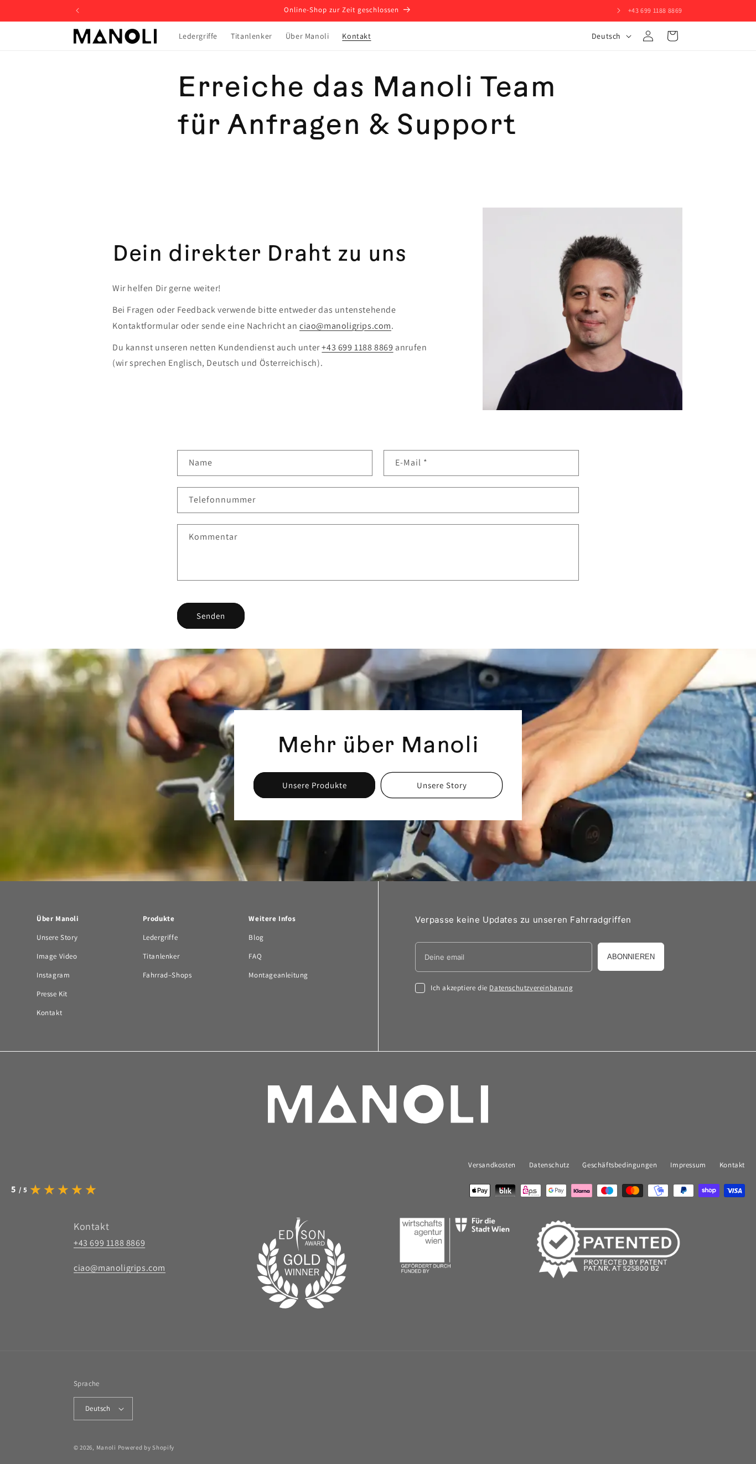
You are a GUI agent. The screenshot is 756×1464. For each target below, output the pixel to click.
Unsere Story (442, 784)
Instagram (53, 975)
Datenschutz (549, 1165)
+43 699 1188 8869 (655, 10)
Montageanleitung (278, 975)
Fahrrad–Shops (167, 975)
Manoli (106, 1447)
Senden (210, 616)
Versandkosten (492, 1165)
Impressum (688, 1165)
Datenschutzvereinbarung (531, 987)
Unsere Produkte (314, 784)
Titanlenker (161, 956)
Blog (255, 937)
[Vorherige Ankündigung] (77, 10)
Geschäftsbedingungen (619, 1165)
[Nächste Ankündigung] (619, 10)
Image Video (57, 956)
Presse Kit (52, 994)
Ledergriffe (160, 937)
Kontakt (49, 1012)
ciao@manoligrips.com (345, 326)
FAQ (255, 956)
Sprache (87, 1383)
